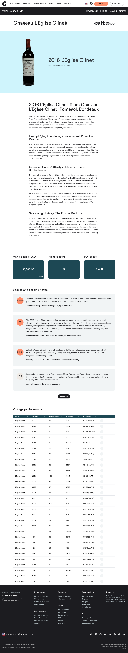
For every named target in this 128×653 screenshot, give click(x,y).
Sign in (37, 623)
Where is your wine (41, 602)
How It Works (15, 3)
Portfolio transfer (41, 618)
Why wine (26, 3)
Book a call (68, 3)
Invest (101, 3)
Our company (63, 610)
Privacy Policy (87, 618)
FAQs (60, 618)
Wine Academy (88, 592)
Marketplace (117, 3)
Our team (62, 612)
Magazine (113, 11)
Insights (103, 11)
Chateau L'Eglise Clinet (40, 23)
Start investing (40, 611)
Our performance (41, 615)
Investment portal (41, 621)
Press (60, 621)
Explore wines (87, 596)
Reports (122, 11)
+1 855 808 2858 (9, 596)
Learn (59, 3)
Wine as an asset (64, 596)
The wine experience (66, 599)
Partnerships (63, 615)
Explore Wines (92, 11)
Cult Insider (87, 607)
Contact (61, 623)
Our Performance (39, 3)
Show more (64, 396)
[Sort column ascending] (27, 416)
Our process (39, 599)
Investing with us (41, 596)
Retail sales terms (89, 623)
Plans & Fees (39, 604)
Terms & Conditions (90, 621)
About (51, 3)
